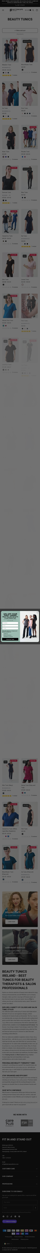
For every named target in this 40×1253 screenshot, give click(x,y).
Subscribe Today (10, 639)
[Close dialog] (38, 612)
